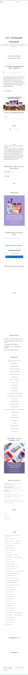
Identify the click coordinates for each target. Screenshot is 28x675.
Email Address (7, 171)
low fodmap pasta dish (9, 603)
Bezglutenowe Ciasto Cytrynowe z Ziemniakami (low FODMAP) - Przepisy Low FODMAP (13, 495)
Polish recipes (14, 406)
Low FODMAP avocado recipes (14, 393)
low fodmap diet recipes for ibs (11, 566)
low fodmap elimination (10, 575)
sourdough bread (14, 425)
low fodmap (7, 543)
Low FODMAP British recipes (14, 396)
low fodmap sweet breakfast (11, 619)
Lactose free (14, 390)
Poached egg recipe (14, 404)
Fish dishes (14, 385)
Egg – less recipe (14, 379)
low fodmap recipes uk (9, 610)
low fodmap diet (8, 559)
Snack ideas (14, 420)
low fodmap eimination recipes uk (12, 573)
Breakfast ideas (14, 366)
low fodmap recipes (9, 605)
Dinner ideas (14, 377)
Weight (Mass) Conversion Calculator (12, 238)
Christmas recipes (14, 371)
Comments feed (7, 517)
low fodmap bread (16, 543)
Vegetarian (14, 431)
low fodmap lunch (9, 594)
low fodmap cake (8, 552)
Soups (14, 423)
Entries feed (7, 515)
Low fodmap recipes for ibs (10, 608)
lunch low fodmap (9, 624)
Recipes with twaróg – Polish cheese (14, 409)
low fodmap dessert (19, 557)
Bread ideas (14, 363)
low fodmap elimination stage (11, 582)
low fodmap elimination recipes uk (12, 580)
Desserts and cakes (14, 374)
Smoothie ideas (14, 417)
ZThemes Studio (21, 668)
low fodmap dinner (19, 571)
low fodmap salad (8, 612)
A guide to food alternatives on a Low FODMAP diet (12, 536)
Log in (5, 513)
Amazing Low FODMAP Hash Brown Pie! (13, 338)
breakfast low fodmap (9, 538)
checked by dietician (19, 63)
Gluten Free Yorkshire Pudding (11, 350)
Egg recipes (14, 382)
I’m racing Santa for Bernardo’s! (11, 344)
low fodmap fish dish (9, 587)
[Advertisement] (14, 19)
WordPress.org (7, 519)
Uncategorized (14, 428)
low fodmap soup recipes (10, 617)
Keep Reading (8, 90)
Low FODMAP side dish (19, 612)
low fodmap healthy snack (10, 589)
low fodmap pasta (8, 601)
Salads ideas (14, 412)
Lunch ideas (14, 398)
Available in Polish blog (9, 63)
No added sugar (14, 401)
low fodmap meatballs (9, 596)
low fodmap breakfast (9, 545)
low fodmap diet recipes (10, 564)
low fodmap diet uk (9, 571)
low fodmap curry (8, 557)
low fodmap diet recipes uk (10, 568)
